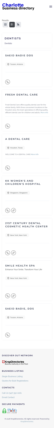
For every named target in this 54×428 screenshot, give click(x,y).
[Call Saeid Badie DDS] (7, 83)
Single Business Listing (12, 376)
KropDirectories (27, 421)
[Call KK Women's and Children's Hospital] (7, 211)
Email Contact (8, 397)
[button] (50, 6)
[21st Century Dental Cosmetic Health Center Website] (13, 254)
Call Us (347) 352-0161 (12, 393)
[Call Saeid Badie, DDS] (7, 336)
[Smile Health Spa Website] (13, 297)
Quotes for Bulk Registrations (15, 381)
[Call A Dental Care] (7, 169)
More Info (44, 113)
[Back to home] (18, 6)
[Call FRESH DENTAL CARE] (7, 127)
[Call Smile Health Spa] (7, 297)
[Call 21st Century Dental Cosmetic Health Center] (7, 254)
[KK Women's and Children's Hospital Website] (13, 211)
